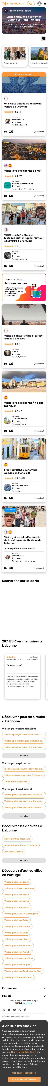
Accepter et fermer (24, 1079)
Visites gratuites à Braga (16, 882)
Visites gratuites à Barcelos (18, 945)
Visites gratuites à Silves (16, 939)
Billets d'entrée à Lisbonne (17, 839)
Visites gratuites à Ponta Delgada (21, 913)
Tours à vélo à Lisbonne (15, 781)
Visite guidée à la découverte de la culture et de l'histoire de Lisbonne (22, 540)
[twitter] (19, 1009)
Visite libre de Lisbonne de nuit (22, 170)
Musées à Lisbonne (13, 851)
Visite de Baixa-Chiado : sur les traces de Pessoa (23, 337)
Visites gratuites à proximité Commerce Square (25, 807)
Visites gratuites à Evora (16, 920)
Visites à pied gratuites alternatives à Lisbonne (25, 747)
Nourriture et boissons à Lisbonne (20, 845)
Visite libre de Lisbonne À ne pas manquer (23, 404)
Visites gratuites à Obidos (17, 926)
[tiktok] (25, 1009)
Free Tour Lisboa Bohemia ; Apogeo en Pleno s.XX (20, 471)
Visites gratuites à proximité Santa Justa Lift (25, 794)
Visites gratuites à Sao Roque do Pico (22, 971)
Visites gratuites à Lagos (16, 901)
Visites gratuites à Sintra (16, 894)
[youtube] (14, 1009)
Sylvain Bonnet (18, 119)
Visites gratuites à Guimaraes (19, 888)
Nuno (14, 254)
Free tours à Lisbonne (20, 10)
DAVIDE (15, 351)
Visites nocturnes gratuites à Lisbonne (23, 775)
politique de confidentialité (22, 1052)
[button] (15, 56)
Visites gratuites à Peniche (17, 952)
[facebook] (9, 1009)
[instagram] (3, 1009)
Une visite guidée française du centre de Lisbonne (23, 105)
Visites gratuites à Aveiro (16, 907)
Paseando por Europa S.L (22, 184)
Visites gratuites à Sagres (17, 964)
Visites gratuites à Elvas (16, 932)
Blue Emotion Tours (20, 486)
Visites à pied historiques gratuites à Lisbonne (25, 741)
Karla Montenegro (19, 419)
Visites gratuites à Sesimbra (18, 977)
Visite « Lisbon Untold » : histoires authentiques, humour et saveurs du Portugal (23, 238)
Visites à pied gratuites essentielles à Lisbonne (25, 734)
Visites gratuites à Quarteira (18, 958)
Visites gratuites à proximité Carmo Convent (25, 801)
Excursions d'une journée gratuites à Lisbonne (25, 769)
